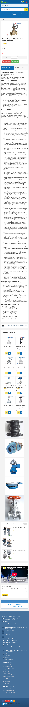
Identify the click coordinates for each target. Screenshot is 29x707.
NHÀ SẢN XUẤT (6, 683)
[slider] (4, 43)
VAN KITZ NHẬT (6, 671)
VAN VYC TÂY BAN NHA (7, 666)
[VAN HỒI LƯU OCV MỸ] (14, 447)
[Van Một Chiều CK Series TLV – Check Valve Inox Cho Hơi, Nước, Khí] (7, 554)
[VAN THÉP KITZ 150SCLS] (14, 508)
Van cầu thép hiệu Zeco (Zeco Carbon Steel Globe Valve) (9, 348)
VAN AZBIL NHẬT (6, 678)
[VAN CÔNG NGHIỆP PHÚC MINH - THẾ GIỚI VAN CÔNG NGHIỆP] (6, 1)
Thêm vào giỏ (7, 61)
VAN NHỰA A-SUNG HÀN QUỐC (9, 675)
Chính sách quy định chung (8, 688)
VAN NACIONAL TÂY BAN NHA (8, 668)
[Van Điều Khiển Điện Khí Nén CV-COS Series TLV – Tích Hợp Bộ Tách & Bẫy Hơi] (7, 531)
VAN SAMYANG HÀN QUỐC (8, 680)
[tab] (7, 68)
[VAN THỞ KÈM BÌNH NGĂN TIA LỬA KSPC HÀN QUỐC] (14, 466)
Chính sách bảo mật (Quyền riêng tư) (10, 694)
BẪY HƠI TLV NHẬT (6, 673)
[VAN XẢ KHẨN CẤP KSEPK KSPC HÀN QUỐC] (14, 485)
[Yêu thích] (9, 353)
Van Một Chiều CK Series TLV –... (20, 550)
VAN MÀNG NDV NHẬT (7, 669)
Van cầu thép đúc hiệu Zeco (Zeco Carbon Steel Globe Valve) (21, 367)
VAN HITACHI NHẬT (6, 681)
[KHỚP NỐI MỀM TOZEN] (14, 428)
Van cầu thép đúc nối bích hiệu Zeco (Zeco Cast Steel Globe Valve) (9, 407)
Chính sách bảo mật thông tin (8, 690)
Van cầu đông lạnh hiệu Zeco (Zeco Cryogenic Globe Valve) (9, 387)
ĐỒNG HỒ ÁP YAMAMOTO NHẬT (9, 676)
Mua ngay (16, 61)
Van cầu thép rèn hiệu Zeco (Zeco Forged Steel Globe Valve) (21, 407)
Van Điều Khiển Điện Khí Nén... (19, 527)
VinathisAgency (16, 703)
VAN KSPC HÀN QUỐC (7, 664)
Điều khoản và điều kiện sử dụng (9, 692)
